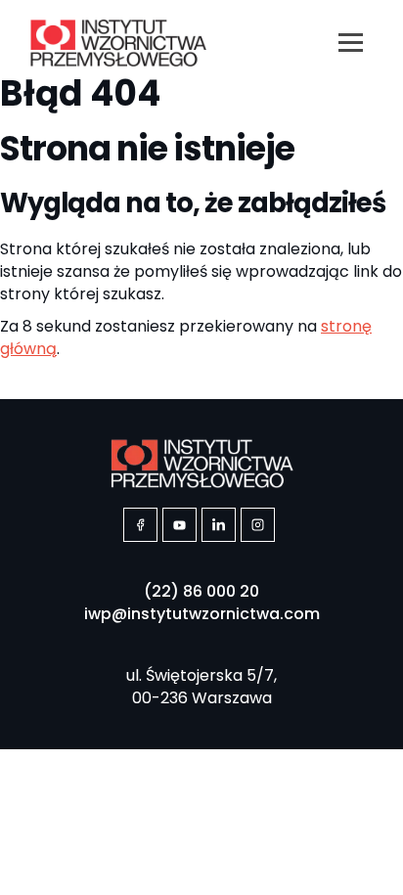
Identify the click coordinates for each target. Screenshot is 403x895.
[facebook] (140, 525)
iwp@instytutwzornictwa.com (202, 614)
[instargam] (258, 525)
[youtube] (179, 525)
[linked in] (219, 525)
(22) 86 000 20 (201, 591)
